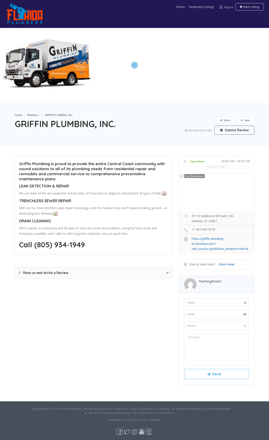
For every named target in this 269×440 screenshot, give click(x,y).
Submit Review (236, 130)
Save (247, 120)
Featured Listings (201, 7)
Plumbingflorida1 (210, 281)
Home (180, 7)
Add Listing (250, 7)
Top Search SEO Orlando (142, 420)
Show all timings (217, 167)
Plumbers (32, 115)
